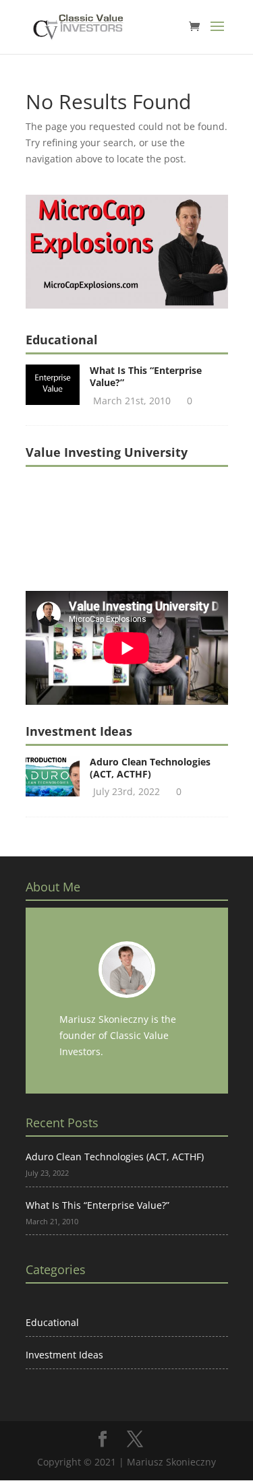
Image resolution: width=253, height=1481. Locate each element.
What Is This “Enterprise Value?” (146, 376)
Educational (52, 1322)
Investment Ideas (64, 1354)
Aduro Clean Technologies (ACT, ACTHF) (150, 767)
